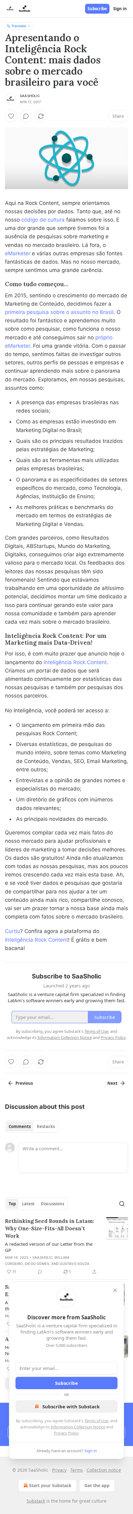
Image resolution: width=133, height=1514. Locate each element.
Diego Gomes (37, 1264)
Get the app (96, 1485)
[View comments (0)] (26, 116)
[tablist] (31, 1126)
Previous (24, 1083)
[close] (115, 1290)
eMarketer (17, 253)
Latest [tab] (28, 1204)
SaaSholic (30, 96)
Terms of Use (96, 1420)
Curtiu (12, 931)
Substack (36, 1501)
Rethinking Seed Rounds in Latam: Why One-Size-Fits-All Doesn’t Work (49, 1228)
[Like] (11, 116)
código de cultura (42, 220)
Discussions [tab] (52, 1204)
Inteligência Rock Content (75, 662)
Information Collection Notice (78, 1427)
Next (112, 1083)
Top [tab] (12, 1204)
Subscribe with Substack (71, 1406)
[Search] (122, 1204)
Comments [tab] (20, 1126)
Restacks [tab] (46, 1126)
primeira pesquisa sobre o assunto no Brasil (59, 312)
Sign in (120, 8)
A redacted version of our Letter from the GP (48, 1247)
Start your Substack (50, 1485)
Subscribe (97, 8)
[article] (66, 1246)
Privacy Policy (66, 1433)
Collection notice (104, 1470)
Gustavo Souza (74, 1264)
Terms (76, 1470)
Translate (18, 25)
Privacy (59, 1470)
